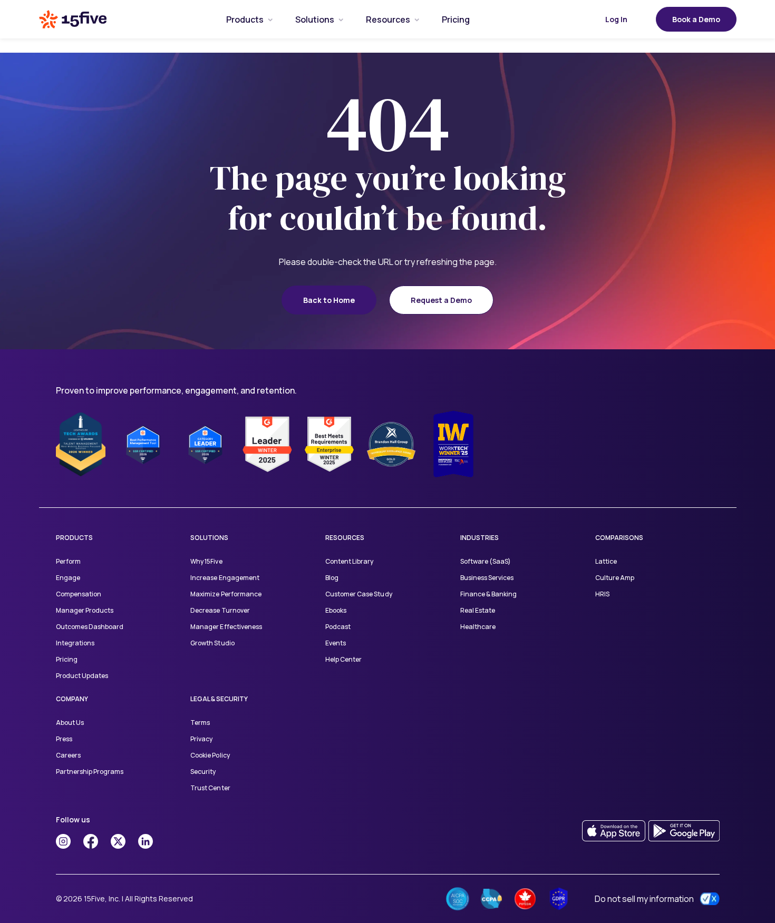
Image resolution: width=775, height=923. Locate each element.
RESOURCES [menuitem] (344, 537)
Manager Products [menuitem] (84, 610)
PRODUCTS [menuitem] (74, 537)
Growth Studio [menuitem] (212, 643)
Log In (616, 19)
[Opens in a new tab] (63, 841)
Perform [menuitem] (68, 561)
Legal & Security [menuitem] (219, 698)
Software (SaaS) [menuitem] (485, 561)
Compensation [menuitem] (78, 594)
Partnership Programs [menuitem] (89, 771)
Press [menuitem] (64, 738)
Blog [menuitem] (331, 577)
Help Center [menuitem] (343, 659)
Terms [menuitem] (200, 722)
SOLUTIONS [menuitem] (209, 537)
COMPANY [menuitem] (72, 698)
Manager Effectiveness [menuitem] (226, 626)
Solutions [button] (314, 19)
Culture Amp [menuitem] (614, 577)
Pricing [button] (456, 19)
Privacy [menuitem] (201, 738)
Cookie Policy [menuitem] (209, 755)
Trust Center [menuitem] (210, 787)
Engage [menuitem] (68, 577)
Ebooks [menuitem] (335, 610)
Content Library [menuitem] (349, 561)
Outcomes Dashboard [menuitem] (89, 626)
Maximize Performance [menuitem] (225, 594)
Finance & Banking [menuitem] (488, 594)
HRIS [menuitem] (602, 594)
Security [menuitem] (203, 771)
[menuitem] (245, 19)
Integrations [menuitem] (75, 643)
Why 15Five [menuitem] (206, 561)
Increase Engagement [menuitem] (224, 577)
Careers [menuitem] (68, 755)
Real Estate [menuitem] (477, 610)
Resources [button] (388, 19)
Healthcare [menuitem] (478, 626)
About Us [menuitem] (70, 722)
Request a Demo (441, 300)
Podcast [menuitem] (338, 626)
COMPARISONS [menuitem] (619, 537)
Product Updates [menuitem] (82, 675)
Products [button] (245, 19)
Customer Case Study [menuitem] (358, 594)
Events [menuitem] (335, 643)
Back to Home (329, 300)
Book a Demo (696, 19)
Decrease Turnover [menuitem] (219, 610)
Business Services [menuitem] (487, 577)
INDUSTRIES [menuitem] (479, 537)
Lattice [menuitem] (606, 561)
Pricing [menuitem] (67, 659)
